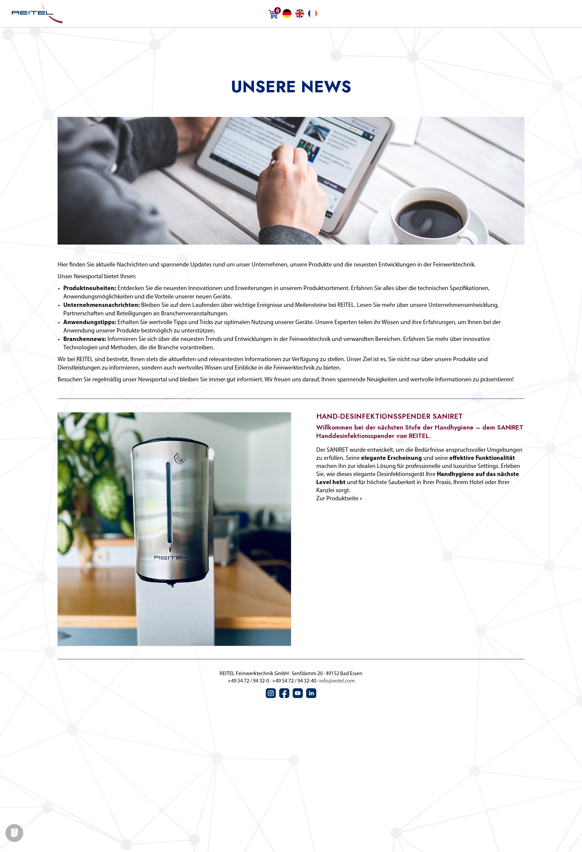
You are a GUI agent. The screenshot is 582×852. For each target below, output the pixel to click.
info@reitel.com (337, 681)
